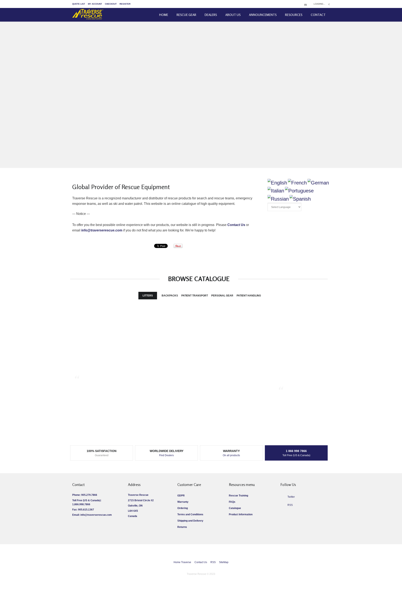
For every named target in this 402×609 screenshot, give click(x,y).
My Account (95, 4)
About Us (233, 15)
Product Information (241, 514)
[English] (277, 183)
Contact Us (236, 225)
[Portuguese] (299, 191)
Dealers (211, 15)
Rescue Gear (186, 15)
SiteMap (223, 562)
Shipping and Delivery (190, 520)
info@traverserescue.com (101, 230)
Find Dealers (166, 455)
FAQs (232, 501)
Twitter (291, 496)
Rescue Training (238, 495)
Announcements (263, 15)
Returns (182, 527)
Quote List (78, 4)
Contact (318, 15)
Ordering (182, 508)
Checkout (111, 4)
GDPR (181, 495)
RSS (213, 562)
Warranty (182, 501)
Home (163, 15)
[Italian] (276, 191)
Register (125, 4)
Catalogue (235, 508)
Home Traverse (182, 562)
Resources (293, 15)
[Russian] (278, 199)
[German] (318, 183)
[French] (297, 183)
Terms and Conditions (190, 514)
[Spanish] (300, 199)
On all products (231, 455)
